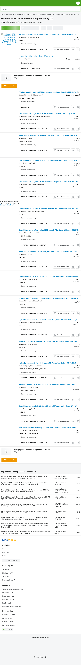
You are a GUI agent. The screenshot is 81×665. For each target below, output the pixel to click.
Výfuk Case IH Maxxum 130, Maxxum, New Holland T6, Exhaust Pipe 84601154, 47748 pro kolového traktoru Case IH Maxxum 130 (24, 483)
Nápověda (5, 552)
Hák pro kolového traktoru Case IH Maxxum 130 (36, 56)
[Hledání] (78, 9)
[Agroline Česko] (12, 3)
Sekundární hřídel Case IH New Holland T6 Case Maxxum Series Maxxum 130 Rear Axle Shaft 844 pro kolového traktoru (25, 532)
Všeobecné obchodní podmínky (12, 589)
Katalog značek (7, 603)
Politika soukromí (8, 592)
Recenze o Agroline (8, 599)
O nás (4, 549)
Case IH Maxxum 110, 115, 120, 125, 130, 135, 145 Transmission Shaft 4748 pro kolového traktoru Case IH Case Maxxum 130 (24, 518)
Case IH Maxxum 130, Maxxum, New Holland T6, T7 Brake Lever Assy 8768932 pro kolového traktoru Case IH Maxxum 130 (24, 505)
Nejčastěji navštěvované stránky (12, 606)
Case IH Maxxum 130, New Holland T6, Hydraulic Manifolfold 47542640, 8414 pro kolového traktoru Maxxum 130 (24, 512)
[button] (78, 3)
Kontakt (4, 556)
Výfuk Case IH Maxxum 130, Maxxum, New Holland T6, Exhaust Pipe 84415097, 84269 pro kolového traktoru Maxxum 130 (24, 477)
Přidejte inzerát (9, 86)
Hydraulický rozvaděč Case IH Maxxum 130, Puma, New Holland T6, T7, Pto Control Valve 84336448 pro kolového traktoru (25, 490)
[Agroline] (2, 14)
